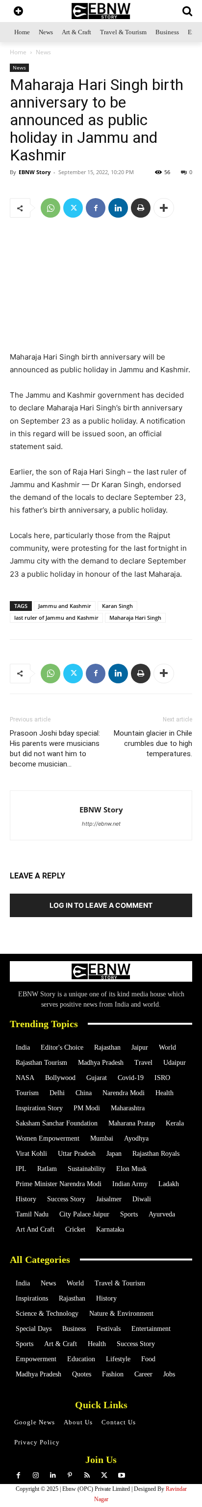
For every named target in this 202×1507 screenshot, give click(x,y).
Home (18, 52)
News (43, 52)
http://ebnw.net (101, 823)
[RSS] (87, 1475)
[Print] (141, 208)
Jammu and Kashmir (64, 605)
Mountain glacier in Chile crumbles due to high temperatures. (153, 743)
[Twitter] (73, 208)
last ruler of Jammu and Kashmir (56, 617)
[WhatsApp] (50, 208)
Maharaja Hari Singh (135, 617)
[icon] (18, 12)
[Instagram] (35, 1475)
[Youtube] (121, 1475)
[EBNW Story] (100, 11)
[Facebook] (95, 208)
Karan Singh (117, 605)
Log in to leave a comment (101, 905)
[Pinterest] (69, 1475)
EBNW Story (34, 172)
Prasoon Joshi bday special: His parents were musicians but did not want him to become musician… (55, 748)
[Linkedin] (118, 208)
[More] (163, 208)
